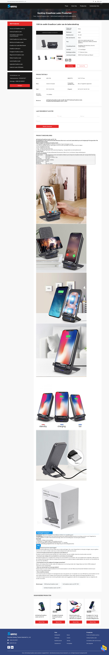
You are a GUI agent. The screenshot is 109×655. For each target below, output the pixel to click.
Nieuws (68, 635)
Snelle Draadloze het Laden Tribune (18, 39)
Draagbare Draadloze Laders (16, 51)
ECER (86, 653)
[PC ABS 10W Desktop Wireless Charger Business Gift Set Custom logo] (49, 40)
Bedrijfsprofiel (57, 635)
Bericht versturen (47, 126)
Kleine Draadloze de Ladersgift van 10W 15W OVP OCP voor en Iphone (75, 617)
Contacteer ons (57, 643)
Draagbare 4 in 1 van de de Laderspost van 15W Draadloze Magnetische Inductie (92, 617)
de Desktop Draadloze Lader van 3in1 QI (40, 616)
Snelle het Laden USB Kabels (16, 67)
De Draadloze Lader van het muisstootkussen (16, 35)
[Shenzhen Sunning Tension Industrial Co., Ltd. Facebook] (93, 1)
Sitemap (68, 640)
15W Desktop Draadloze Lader (51, 584)
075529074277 (22, 78)
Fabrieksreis (56, 637)
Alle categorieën (90, 643)
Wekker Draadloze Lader (15, 58)
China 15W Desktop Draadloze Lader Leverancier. (32, 653)
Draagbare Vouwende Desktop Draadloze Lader (57, 617)
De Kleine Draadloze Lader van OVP (52, 587)
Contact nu (82, 66)
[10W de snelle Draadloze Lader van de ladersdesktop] (41, 606)
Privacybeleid (69, 643)
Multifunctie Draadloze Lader (17, 42)
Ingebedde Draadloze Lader (16, 64)
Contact (20, 85)
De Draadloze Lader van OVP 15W (71, 584)
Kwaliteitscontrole (58, 640)
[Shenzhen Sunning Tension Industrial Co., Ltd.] (12, 6)
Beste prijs (70, 66)
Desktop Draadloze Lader (43, 16)
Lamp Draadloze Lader (15, 61)
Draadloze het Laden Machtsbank (18, 45)
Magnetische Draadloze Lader (17, 54)
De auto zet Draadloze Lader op (17, 28)
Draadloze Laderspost (15, 48)
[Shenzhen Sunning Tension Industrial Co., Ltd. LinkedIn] (95, 1)
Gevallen (68, 637)
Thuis (34, 16)
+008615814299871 (20, 81)
